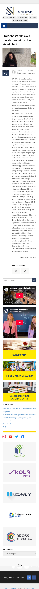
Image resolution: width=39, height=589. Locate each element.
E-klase (33, 17)
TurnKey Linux (30, 588)
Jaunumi (32, 73)
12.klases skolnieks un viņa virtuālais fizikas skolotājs (19, 415)
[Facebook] (4, 436)
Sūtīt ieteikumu (10, 17)
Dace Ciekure (22, 73)
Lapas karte (23, 17)
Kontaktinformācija (21, 20)
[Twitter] (10, 436)
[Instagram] (16, 436)
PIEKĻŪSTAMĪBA (9, 578)
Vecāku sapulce (8, 427)
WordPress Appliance (11, 588)
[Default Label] (22, 436)
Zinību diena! (7, 424)
